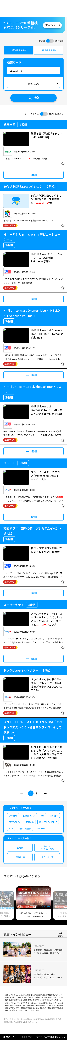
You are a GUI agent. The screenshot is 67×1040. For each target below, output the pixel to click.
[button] (7, 905)
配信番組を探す (49, 50)
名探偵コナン (29, 815)
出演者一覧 (20, 856)
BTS (42, 815)
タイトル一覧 (47, 856)
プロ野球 (13, 815)
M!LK (11, 828)
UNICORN (41, 828)
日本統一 (54, 815)
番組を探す (26, 1037)
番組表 (20, 847)
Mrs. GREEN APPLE (48, 822)
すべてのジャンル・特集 (47, 847)
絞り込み (33, 84)
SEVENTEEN (14, 822)
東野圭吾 (30, 822)
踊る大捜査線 (25, 828)
